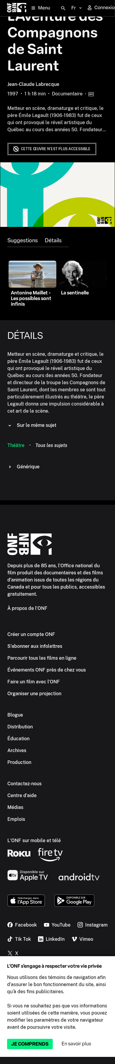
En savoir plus (76, 1044)
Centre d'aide (22, 795)
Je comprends (30, 1044)
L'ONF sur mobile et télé (34, 840)
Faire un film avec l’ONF (33, 682)
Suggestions (22, 240)
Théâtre (15, 445)
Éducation (18, 738)
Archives (16, 750)
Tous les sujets (51, 445)
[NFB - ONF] (16, 8)
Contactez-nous (24, 783)
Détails (53, 240)
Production (19, 762)
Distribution (20, 727)
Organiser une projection (34, 693)
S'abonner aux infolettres (34, 646)
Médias (15, 807)
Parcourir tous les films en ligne (41, 658)
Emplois (16, 819)
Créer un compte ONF (31, 634)
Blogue (15, 715)
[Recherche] (63, 8)
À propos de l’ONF (27, 608)
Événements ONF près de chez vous (46, 670)
